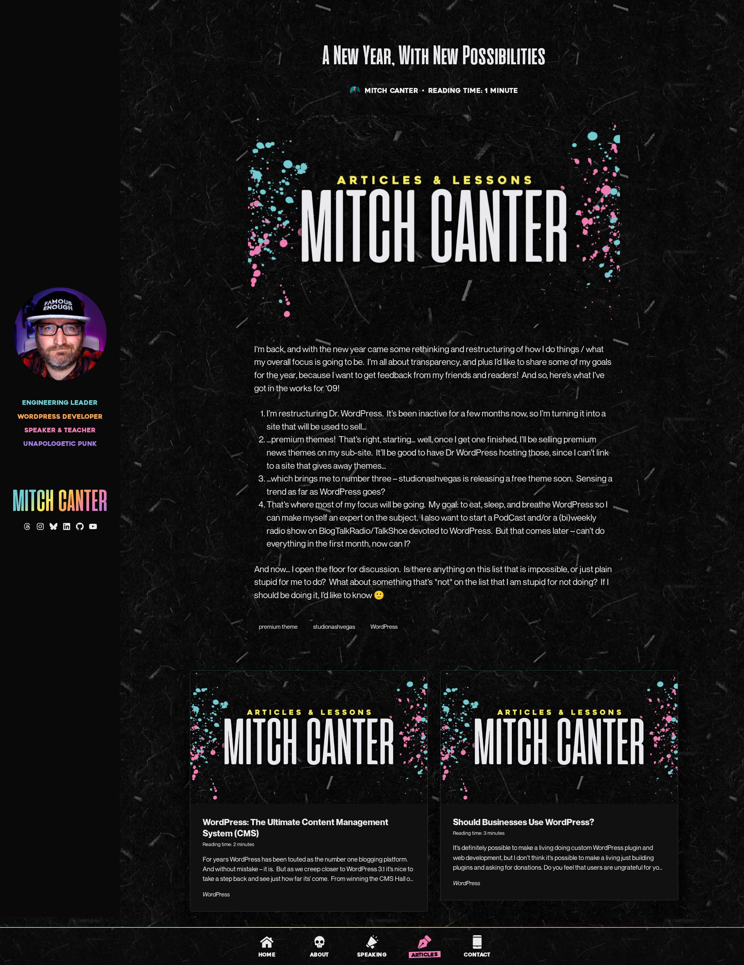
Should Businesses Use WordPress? (523, 822)
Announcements (258, 23)
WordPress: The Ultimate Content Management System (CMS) (295, 827)
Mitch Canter (59, 502)
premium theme (278, 626)
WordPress (384, 626)
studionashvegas (334, 626)
